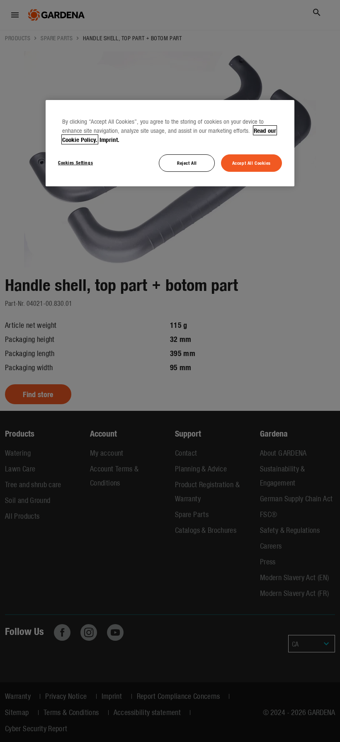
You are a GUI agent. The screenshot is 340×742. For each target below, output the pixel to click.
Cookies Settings (75, 162)
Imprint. (109, 139)
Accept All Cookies (251, 162)
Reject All (187, 162)
